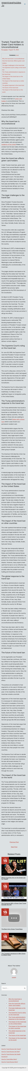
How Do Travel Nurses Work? (9, 1062)
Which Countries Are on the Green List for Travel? (13, 878)
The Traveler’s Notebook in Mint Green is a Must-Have (13, 954)
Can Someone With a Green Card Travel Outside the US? (13, 904)
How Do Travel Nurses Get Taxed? (11, 1049)
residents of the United (8, 144)
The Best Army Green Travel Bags (12, 929)
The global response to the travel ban (13, 85)
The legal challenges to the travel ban (13, 65)
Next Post (14, 847)
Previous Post (14, 842)
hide (17, 55)
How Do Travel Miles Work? (9, 1059)
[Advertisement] (14, 23)
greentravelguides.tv (11, 4)
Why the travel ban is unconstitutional (13, 58)
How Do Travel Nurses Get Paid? (10, 1051)
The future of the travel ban (10, 87)
